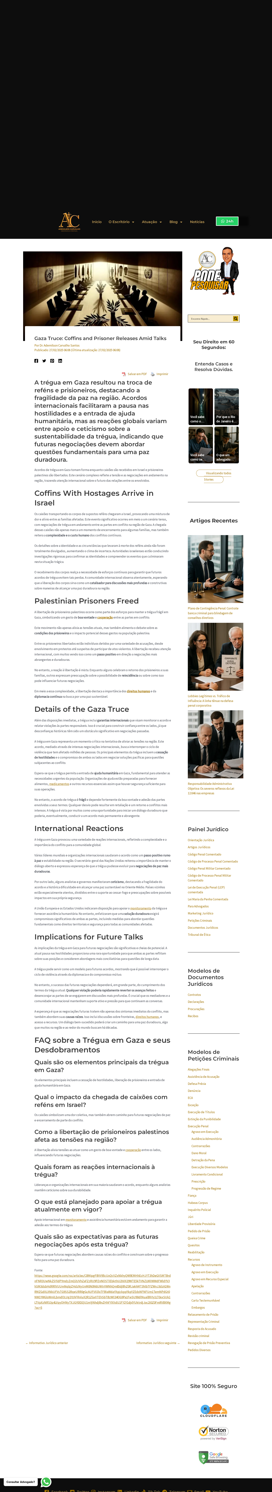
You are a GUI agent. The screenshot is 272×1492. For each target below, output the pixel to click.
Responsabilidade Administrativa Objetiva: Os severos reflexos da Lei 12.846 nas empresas (211, 788)
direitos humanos (138, 691)
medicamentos (59, 784)
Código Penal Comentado (204, 854)
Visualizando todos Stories (217, 476)
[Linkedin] (60, 360)
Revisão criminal (198, 1336)
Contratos (194, 995)
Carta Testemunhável (206, 1300)
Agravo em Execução (205, 1132)
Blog (173, 222)
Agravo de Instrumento (207, 1265)
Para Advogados (198, 906)
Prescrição (198, 1181)
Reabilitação (196, 1252)
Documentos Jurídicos (203, 928)
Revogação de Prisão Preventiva (209, 1343)
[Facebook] (36, 360)
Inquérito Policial (199, 1210)
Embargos (198, 1307)
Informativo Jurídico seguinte (158, 1343)
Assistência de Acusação (203, 1077)
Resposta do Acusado (202, 1329)
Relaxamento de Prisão (203, 1315)
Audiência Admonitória (207, 1139)
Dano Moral (199, 1153)
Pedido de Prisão (199, 1231)
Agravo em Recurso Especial (210, 1279)
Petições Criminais (200, 921)
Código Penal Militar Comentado (209, 868)
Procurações (196, 1009)
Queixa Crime (196, 1238)
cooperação (105, 617)
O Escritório (119, 222)
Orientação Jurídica (201, 840)
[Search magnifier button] (235, 318)
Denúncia (194, 1091)
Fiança (192, 1195)
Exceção (193, 1105)
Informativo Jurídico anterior (46, 1343)
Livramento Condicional (207, 1174)
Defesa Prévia (197, 1084)
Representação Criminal (203, 1322)
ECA (190, 1098)
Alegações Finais (198, 1069)
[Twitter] (44, 360)
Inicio (97, 222)
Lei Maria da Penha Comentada (208, 899)
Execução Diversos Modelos (210, 1167)
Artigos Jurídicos (199, 847)
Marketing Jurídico (200, 913)
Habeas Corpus (198, 1203)
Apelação (198, 1286)
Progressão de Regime (206, 1188)
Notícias (197, 222)
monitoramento (140, 908)
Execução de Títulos (201, 1112)
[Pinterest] (52, 360)
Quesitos (194, 1245)
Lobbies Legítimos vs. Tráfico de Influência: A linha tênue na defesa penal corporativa (210, 701)
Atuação (149, 222)
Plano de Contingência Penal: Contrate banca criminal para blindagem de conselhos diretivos (213, 613)
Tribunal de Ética (199, 935)
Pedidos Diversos (199, 1350)
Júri (190, 1217)
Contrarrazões (201, 1146)
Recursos (194, 1259)
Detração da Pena (203, 1160)
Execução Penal (198, 1126)
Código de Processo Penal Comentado (213, 861)
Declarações (196, 1002)
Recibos (193, 1016)
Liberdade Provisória (201, 1224)
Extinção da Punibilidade (204, 1119)
